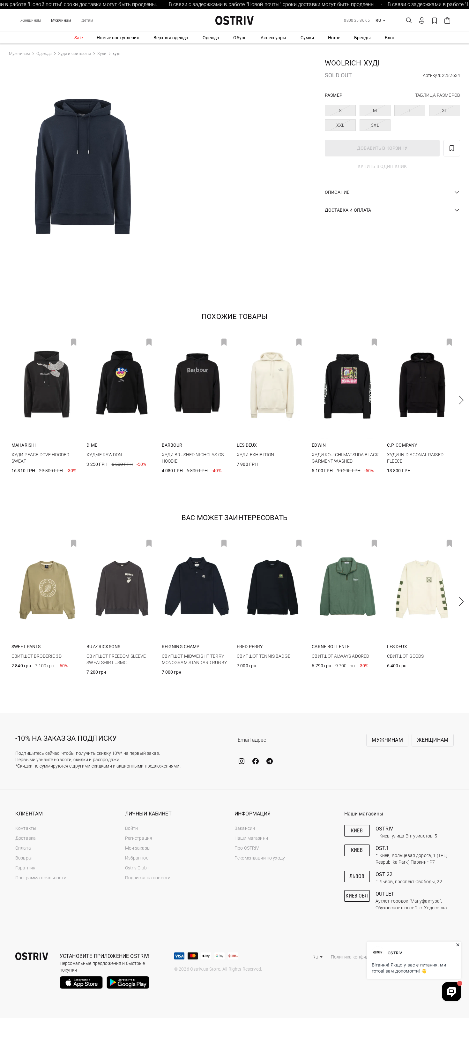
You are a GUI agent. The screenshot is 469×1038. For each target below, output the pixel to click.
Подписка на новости (148, 877)
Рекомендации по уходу (259, 857)
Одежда (211, 37)
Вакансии (244, 828)
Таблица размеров (437, 95)
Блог (390, 37)
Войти (131, 828)
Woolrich (343, 63)
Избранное (136, 857)
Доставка (25, 838)
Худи (102, 53)
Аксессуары (273, 37)
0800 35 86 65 (357, 20)
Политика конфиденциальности (365, 956)
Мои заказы (138, 848)
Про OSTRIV (246, 848)
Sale (78, 37)
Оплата (23, 848)
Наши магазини (251, 838)
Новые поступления (118, 37)
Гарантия (25, 867)
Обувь (240, 37)
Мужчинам (61, 20)
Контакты (25, 828)
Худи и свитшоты (74, 53)
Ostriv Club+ (137, 867)
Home (334, 37)
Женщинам (30, 20)
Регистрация (139, 838)
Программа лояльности (40, 877)
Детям (87, 20)
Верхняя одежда (171, 37)
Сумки (307, 37)
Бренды (362, 37)
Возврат (24, 857)
